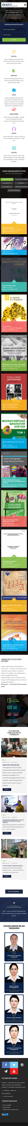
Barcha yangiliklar (7, 1105)
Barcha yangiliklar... (14, 891)
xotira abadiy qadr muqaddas (13, 865)
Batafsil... (7, 789)
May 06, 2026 (6, 863)
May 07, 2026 (6, 817)
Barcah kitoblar (6, 1107)
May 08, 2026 (6, 762)
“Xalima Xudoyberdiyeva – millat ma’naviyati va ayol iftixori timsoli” (13, 821)
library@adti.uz (7, 1093)
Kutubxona (15, 762)
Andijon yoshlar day (11, 765)
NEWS (4, 760)
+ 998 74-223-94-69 (8, 1096)
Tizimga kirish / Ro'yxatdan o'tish (10, 1109)
